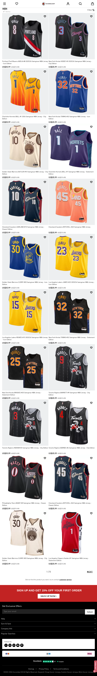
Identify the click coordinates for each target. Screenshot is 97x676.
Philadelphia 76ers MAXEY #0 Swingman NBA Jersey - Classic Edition (24, 504)
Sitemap (31, 669)
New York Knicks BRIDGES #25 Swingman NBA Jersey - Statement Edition (21, 394)
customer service (65, 580)
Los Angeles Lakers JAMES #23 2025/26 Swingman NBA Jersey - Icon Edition (72, 283)
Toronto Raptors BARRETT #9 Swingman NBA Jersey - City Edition (69, 394)
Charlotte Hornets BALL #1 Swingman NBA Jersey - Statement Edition (71, 173)
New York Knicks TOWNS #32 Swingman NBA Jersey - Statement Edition (72, 339)
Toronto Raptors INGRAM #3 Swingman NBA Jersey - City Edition (25, 448)
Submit (90, 612)
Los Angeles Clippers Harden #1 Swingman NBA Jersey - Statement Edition (69, 559)
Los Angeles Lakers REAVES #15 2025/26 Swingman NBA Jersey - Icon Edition (25, 339)
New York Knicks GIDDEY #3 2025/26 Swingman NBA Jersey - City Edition (70, 62)
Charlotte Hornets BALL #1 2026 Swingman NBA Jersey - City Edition (24, 118)
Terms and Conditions (61, 669)
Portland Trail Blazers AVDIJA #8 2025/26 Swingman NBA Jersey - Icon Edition (25, 62)
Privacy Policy (44, 669)
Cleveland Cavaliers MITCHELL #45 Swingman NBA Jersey (69, 227)
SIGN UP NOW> (49, 596)
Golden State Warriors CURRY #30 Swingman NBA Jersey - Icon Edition (24, 283)
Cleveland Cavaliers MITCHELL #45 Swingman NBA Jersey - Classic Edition (70, 504)
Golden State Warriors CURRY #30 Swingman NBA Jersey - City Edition (24, 559)
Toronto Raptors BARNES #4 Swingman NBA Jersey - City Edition (72, 448)
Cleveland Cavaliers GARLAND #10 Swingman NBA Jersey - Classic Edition (23, 228)
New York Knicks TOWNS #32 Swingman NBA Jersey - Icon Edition (69, 118)
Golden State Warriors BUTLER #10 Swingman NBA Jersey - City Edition (25, 173)
